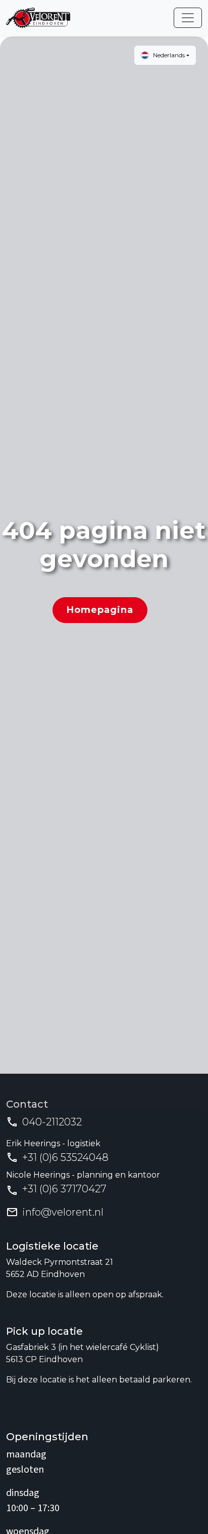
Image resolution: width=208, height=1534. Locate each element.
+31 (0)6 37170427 (64, 1189)
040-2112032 (52, 1122)
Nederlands (169, 55)
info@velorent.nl (62, 1212)
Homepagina (100, 609)
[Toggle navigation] (188, 18)
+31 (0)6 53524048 (65, 1157)
